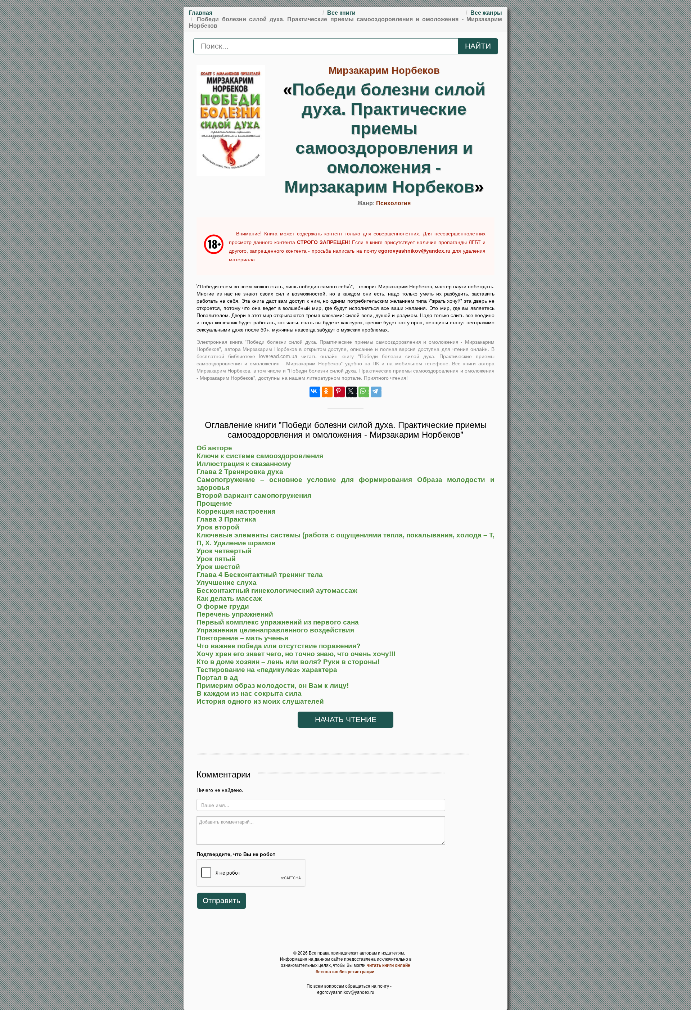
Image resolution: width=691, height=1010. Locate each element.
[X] (351, 392)
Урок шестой (218, 567)
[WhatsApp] (363, 392)
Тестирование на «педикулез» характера (267, 669)
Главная (200, 13)
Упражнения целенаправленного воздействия (275, 630)
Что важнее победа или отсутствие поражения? (279, 646)
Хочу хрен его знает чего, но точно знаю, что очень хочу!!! (296, 654)
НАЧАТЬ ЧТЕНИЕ (345, 719)
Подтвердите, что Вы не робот (236, 853)
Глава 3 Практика (226, 519)
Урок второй (218, 527)
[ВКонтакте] (315, 392)
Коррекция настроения (236, 511)
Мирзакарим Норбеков (384, 70)
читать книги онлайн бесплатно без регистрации (363, 968)
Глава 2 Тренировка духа (240, 471)
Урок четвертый (224, 551)
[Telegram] (376, 392)
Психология (393, 203)
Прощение (214, 503)
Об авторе (214, 448)
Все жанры (486, 13)
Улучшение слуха (227, 582)
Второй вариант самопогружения (254, 495)
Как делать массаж (229, 598)
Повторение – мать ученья (242, 638)
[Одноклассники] (327, 392)
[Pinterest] (339, 392)
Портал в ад (217, 677)
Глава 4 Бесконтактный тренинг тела (260, 574)
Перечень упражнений (235, 614)
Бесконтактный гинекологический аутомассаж (277, 590)
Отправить (221, 900)
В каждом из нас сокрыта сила (249, 693)
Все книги (341, 13)
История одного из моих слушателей (260, 701)
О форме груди (223, 606)
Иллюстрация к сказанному (244, 464)
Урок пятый (216, 559)
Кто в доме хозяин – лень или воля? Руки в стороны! (288, 662)
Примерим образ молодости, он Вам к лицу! (273, 685)
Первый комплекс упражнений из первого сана (278, 622)
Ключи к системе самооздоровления (260, 456)
